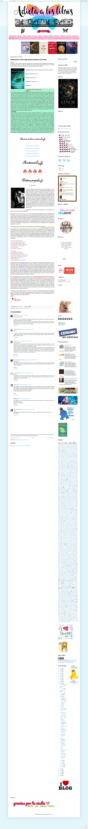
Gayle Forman (60, 503)
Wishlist (59, 621)
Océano (67, 572)
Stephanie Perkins (70, 604)
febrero (62, 765)
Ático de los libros (68, 461)
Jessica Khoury (66, 522)
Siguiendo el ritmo (67, 600)
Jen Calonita (65, 519)
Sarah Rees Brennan (67, 597)
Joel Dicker (70, 523)
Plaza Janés (75, 580)
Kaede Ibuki (66, 530)
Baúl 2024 (69, 36)
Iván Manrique (74, 512)
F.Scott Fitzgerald (73, 499)
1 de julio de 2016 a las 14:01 (24, 398)
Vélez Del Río (64, 614)
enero (62, 766)
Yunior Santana (64, 621)
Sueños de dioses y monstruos (63, 743)
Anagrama (74, 454)
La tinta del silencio (69, 537)
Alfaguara (60, 450)
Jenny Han (60, 522)
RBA (72, 585)
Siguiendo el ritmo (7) (63, 735)
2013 (61, 772)
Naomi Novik (60, 567)
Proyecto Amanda (74, 581)
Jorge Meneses (73, 525)
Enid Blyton (75, 496)
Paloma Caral (65, 575)
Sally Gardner (72, 593)
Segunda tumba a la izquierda (32, 148)
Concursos (62, 480)
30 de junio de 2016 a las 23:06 (26, 372)
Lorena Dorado (71, 546)
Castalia (61, 474)
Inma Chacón (75, 511)
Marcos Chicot (62, 552)
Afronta (75, 444)
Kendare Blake (60, 533)
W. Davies (60, 620)
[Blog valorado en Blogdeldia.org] (61, 323)
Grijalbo (63, 506)
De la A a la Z (65, 485)
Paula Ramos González (67, 578)
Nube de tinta (61, 572)
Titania (72, 610)
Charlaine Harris (65, 475)
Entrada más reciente (15, 437)
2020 (61, 678)
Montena (67, 565)
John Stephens (67, 524)
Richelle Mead (63, 589)
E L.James (66, 488)
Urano (67, 613)
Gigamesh (61, 505)
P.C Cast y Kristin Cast (67, 574)
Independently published (62, 511)
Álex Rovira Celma (63, 448)
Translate (68, 281)
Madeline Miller (67, 550)
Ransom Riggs (67, 585)
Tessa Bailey (67, 610)
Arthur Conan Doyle (74, 460)
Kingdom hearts (62, 707)
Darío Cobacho (73, 482)
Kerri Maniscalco (67, 533)
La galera (63, 537)
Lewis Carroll (63, 545)
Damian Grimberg (61, 481)
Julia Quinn (73, 529)
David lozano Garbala (61, 484)
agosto (62, 693)
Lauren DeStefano (72, 539)
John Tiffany (73, 524)
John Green (60, 524)
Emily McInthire (71, 495)
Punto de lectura (67, 582)
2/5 (64, 442)
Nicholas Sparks (71, 568)
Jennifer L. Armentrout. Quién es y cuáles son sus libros (70, 379)
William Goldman (66, 620)
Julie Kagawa (60, 530)
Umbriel (66, 612)
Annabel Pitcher (73, 457)
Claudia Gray (64, 478)
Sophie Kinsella (68, 603)
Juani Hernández (67, 529)
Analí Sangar (60, 455)
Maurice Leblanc (65, 558)
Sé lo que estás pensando (63, 754)
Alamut (70, 446)
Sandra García (17, 372)
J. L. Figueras (63, 513)
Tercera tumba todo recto (32, 150)
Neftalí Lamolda (72, 567)
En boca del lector (65, 496)
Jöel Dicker (74, 523)
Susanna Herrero (65, 607)
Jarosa (63, 517)
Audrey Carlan (64, 462)
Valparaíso (70, 613)
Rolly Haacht (74, 591)
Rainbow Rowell (60, 585)
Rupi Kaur (70, 592)
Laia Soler (63, 538)
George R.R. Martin (73, 504)
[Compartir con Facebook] (29, 306)
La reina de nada (68, 361)
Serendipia (60, 599)
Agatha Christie (60, 446)
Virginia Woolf (68, 619)
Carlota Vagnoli (73, 470)
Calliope (59, 469)
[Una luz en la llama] (18, 53)
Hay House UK (64, 509)
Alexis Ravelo (73, 449)
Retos (76, 587)
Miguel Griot (66, 561)
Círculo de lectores (63, 477)
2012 (61, 773)
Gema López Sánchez (67, 503)
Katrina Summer (17, 329)
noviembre (63, 686)
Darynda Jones (19, 308)
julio (62, 694)
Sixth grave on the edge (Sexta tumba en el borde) (63, 699)
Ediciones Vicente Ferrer (72, 489)
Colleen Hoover (74, 478)
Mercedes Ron (75, 559)
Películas (45, 36)
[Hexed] (54, 53)
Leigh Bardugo (64, 543)
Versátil (66, 616)
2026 (61, 668)
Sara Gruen (60, 596)
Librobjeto (68, 545)
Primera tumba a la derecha (32, 145)
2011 (61, 775)
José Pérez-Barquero (74, 526)
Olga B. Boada (72, 572)
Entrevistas (61, 497)
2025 (61, 670)
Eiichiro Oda (70, 490)
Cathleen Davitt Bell (71, 474)
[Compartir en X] (27, 306)
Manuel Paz (71, 551)
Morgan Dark (74, 565)
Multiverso (60, 566)
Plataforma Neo (68, 580)
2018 (61, 679)
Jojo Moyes (63, 525)
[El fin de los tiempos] (72, 53)
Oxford (74, 573)
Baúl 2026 (12, 38)
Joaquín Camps (64, 523)
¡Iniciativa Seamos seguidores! (68, 345)
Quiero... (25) (67, 353)
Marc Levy (75, 551)
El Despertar (63, 732)
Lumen (68, 548)
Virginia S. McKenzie (61, 619)
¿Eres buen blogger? (61, 325)
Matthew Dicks (71, 557)
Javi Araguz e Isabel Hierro (70, 517)
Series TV (73, 599)
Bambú (75, 462)
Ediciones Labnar (63, 489)
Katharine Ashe (67, 532)
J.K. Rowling (74, 513)
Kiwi (73, 534)
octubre (62, 688)
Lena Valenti (74, 543)
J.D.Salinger (68, 513)
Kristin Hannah (64, 536)
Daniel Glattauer (71, 481)
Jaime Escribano (64, 516)
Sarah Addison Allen (66, 596)
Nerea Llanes (64, 568)
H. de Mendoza (75, 506)
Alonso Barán (61, 453)
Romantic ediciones (61, 592)
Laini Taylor (68, 538)
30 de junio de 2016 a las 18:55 (31, 359)
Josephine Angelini (63, 527)
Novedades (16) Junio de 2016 (63, 751)
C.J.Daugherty (69, 468)
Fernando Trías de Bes (73, 502)
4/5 (15, 308)
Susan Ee (69, 606)
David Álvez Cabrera (73, 483)
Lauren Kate (60, 540)
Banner (59, 463)
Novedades (69, 571)
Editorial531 (64, 490)
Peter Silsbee (67, 579)
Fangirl (61, 748)
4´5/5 (68, 443)
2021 (61, 676)
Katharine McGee (74, 532)
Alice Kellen (70, 451)
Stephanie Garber (61, 604)
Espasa (76, 498)
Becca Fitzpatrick (67, 464)
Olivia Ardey (63, 573)
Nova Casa (64, 571)
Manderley (66, 551)
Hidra (69, 509)
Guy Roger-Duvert (69, 506)
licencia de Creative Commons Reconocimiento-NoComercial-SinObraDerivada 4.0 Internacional (67, 661)
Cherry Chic (60, 476)
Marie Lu (64, 554)
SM (75, 601)
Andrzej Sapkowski (73, 455)
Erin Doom (60, 498)
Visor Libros (74, 619)
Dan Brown (66, 481)
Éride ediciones (67, 497)
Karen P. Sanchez (69, 531)
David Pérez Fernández (70, 484)
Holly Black (75, 509)
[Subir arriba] (86, 827)
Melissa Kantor (60, 559)
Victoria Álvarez (69, 617)
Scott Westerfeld (74, 597)
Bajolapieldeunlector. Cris (19, 359)
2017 (61, 681)
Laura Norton (65, 539)
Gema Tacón (74, 503)
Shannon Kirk (60, 600)
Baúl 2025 (75, 36)
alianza (65, 451)
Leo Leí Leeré (61, 544)
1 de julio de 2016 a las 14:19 (29, 409)
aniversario (60, 456)
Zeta (68, 621)
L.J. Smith (69, 536)
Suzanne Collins (73, 607)
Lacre (74, 537)
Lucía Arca (71, 547)
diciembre (63, 684)
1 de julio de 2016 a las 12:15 (24, 384)
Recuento (65, 586)
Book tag (65, 467)
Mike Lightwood (71, 561)
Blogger (51, 814)
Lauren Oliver (67, 540)
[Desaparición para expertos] (36, 53)
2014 (61, 770)
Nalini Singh (65, 566)
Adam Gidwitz (70, 444)
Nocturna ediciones (71, 569)
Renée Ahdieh (73, 586)
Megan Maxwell (73, 558)
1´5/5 (61, 442)
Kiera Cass (61, 534)
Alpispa (62, 168)
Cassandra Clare (73, 472)
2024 (61, 671)
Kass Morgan (75, 531)
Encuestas (71, 496)
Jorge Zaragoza (60, 526)
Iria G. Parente (67, 512)
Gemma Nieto (60, 504)
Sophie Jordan (61, 603)
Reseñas (19, 36)
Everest (67, 499)
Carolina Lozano (61, 471)
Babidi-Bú (71, 462)
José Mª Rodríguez (67, 526)
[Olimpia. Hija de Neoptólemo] (45, 53)
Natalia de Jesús (66, 567)
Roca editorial (67, 591)
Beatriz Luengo (71, 463)
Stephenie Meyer (72, 605)
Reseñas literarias (25, 308)
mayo (62, 760)
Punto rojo (74, 582)
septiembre (63, 690)
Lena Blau (70, 543)
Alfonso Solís (72, 450)
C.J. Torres (63, 468)
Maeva (73, 550)
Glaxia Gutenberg (73, 505)
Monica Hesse (60, 565)
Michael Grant (61, 560)
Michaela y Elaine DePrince (69, 560)
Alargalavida (75, 446)
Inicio (33, 437)
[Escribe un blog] (26, 306)
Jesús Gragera (72, 522)
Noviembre (75, 571)
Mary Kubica (61, 557)
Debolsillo (73, 485)
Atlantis (73, 461)
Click (69, 478)
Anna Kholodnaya (67, 457)
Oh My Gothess (63, 726)
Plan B (76, 579)
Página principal (12, 36)
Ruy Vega (74, 592)
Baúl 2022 (57, 36)
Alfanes (66, 450)
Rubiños (66, 592)
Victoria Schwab (66, 618)
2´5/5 (68, 442)
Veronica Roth (61, 616)
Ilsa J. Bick (68, 510)
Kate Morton (61, 532)
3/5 (71, 442)
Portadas (61, 581)
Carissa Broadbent (61, 470)
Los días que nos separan (63, 715)
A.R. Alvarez (65, 444)
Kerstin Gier (75, 533)
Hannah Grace (62, 508)
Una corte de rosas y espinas (63, 703)
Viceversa (72, 616)
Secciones (35, 36)
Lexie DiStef (16, 341)
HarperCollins (69, 508)
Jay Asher (75, 518)
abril (62, 762)
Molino (74, 564)
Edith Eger (60, 490)
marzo (62, 763)
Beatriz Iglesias (64, 463)
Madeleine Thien (61, 550)
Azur (68, 462)
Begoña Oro (74, 464)
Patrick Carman (75, 575)
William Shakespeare (73, 620)
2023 (61, 673)
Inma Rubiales (61, 512)
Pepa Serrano (62, 579)
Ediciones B (75, 488)
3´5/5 (76, 442)
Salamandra (65, 593)
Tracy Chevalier (70, 611)
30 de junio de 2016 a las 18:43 (27, 329)
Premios (29, 36)
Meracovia (70, 559)
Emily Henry (64, 495)
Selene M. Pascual (73, 598)
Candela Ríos (73, 469)
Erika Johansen (73, 497)
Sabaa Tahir (60, 593)
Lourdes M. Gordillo (65, 547)
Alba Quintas (60, 447)
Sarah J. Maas (73, 596)
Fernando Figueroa (66, 502)
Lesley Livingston (69, 544)
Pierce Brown (72, 579)
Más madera (66, 557)
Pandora (69, 575)
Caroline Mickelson (69, 471)
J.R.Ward (60, 515)
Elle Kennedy (71, 492)
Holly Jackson (62, 510)
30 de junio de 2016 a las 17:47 (22, 315)
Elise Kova (66, 492)
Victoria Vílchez (73, 618)
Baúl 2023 (63, 36)
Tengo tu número (62, 720)
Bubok (59, 468)
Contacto (40, 36)
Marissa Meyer (65, 555)
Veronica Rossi (74, 614)
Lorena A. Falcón (65, 546)
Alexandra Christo (66, 449)
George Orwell (66, 504)
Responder (16, 325)
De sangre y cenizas (68, 369)
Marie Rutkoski (70, 554)
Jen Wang (70, 519)
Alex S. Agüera (70, 448)
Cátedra (65, 474)
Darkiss (59, 483)
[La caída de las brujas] (27, 53)
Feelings (59, 502)
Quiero (59, 583)
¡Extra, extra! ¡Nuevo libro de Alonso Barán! (63, 723)
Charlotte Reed (73, 475)
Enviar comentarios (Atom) (22, 439)
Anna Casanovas (66, 456)
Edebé (70, 488)
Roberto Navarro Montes (68, 590)
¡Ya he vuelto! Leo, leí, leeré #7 (63, 709)
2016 (61, 683)
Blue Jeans (60, 467)
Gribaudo (59, 506)
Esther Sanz (62, 499)
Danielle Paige (67, 482)
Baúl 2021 (51, 36)
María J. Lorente (70, 552)
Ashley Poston (61, 461)
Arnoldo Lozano (67, 460)
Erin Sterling (72, 498)
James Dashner (71, 516)
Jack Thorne (65, 515)
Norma (59, 571)
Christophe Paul (66, 476)
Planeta (60, 580)
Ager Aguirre (66, 446)
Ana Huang (69, 454)
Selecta (67, 598)
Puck (61, 582)
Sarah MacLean (60, 597)
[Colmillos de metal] (63, 53)
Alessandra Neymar (73, 447)
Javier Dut (63, 518)
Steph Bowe (74, 603)
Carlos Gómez (67, 470)
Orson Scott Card (69, 573)
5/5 (73, 443)
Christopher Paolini (73, 476)
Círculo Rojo (70, 477)
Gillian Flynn (67, 505)
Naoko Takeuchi (73, 566)
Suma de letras (61, 606)
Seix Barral (62, 598)
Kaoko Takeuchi (63, 531)
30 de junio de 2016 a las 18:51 (25, 341)
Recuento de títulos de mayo (62, 757)
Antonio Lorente (60, 460)
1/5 (58, 442)
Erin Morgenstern (66, 498)
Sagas (24, 36)
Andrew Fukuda (66, 455)
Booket (71, 467)
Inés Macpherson (69, 511)
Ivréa (59, 513)
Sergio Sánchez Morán (66, 599)
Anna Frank (72, 456)
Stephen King (65, 605)
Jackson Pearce (70, 515)
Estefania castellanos (18, 409)
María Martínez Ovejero (67, 553)
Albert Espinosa (66, 447)
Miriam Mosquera (68, 564)
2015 (61, 768)
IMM (74, 510)
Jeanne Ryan (60, 519)
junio (62, 696)
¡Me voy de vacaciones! (63, 713)
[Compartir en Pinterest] (30, 306)
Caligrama (74, 468)
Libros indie (73, 545)
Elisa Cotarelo (70, 491)
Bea (14, 315)
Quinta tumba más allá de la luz (32, 156)
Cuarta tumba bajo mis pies (32, 153)
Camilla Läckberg (65, 469)
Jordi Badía (68, 525)
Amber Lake (72, 453)
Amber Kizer (67, 453)
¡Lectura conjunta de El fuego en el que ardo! (63, 730)
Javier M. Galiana (69, 518)
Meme (65, 559)
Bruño (75, 467)
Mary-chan (16, 384)
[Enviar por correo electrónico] (25, 306)
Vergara (69, 614)
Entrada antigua (50, 437)
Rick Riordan (71, 589)
